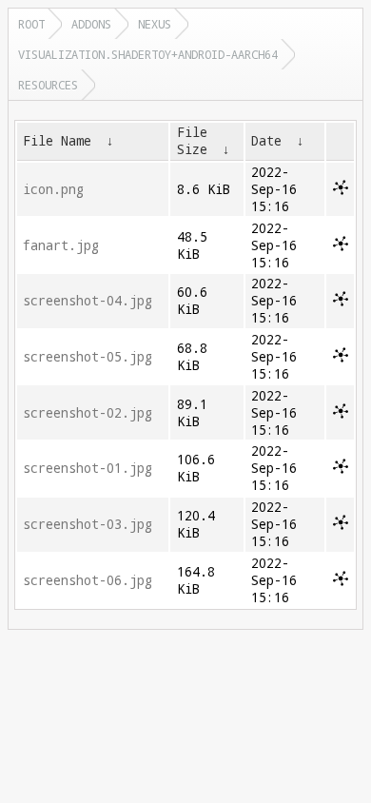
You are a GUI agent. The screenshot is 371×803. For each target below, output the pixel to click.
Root (31, 23)
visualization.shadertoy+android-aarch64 (148, 54)
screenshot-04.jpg (87, 300)
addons (91, 23)
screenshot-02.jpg (87, 412)
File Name (57, 140)
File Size (192, 141)
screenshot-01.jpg (87, 468)
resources (48, 84)
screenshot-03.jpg (87, 524)
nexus (154, 23)
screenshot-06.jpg (87, 580)
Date (266, 140)
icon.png (53, 189)
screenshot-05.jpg (87, 356)
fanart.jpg (61, 245)
